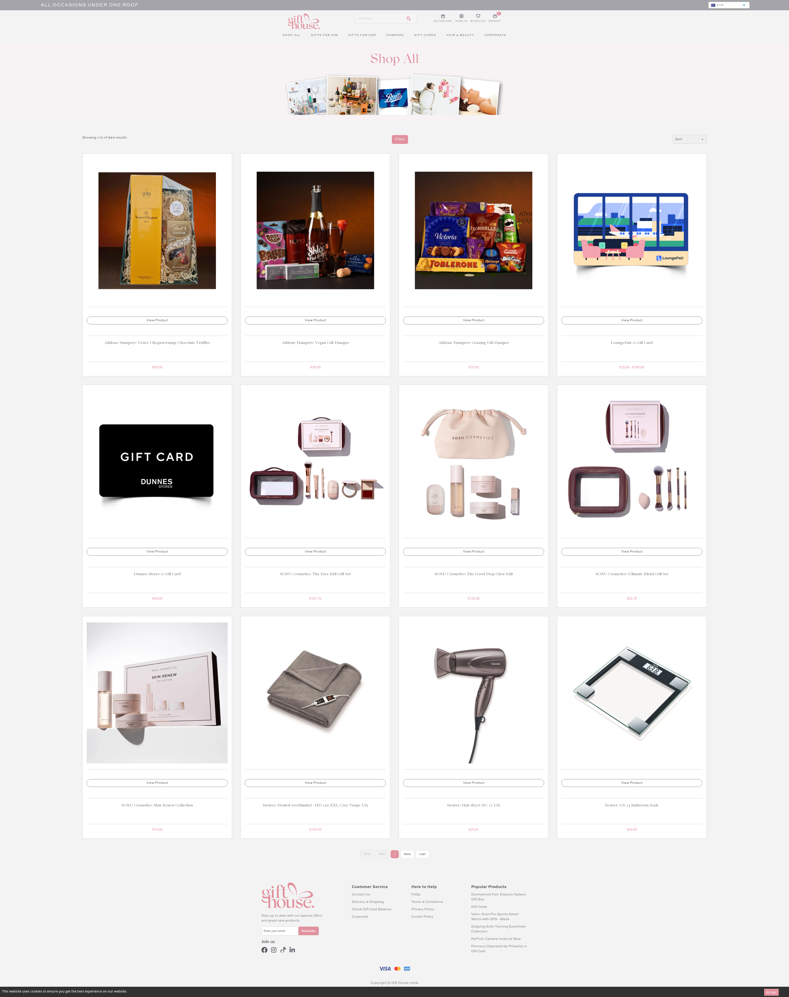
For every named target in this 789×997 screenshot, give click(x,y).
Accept (771, 992)
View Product (157, 320)
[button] (729, 5)
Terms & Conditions (427, 902)
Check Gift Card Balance (371, 909)
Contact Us (361, 894)
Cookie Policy (422, 916)
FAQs (416, 894)
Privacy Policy (422, 909)
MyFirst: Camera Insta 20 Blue (496, 939)
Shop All (292, 35)
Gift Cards (425, 35)
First (367, 854)
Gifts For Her (362, 35)
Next (407, 854)
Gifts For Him (324, 35)
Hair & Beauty (460, 35)
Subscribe (308, 930)
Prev (382, 854)
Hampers (395, 35)
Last (422, 854)
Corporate (495, 35)
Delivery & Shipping (368, 902)
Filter (400, 139)
